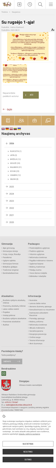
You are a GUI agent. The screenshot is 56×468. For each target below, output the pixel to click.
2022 (11, 208)
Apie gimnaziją (9, 248)
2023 (11, 201)
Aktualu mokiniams (37, 328)
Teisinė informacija (37, 340)
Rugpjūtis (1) (16, 151)
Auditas (6, 325)
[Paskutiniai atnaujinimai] (30, 4)
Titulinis (4, 12)
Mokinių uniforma (36, 322)
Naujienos (16, 12)
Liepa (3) (13, 155)
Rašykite (7, 361)
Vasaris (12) (15, 175)
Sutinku (28, 459)
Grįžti (9, 109)
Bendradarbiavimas (10, 273)
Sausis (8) (14, 179)
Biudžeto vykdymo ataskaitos (14, 319)
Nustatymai (28, 444)
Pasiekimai (7, 257)
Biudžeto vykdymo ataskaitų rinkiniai (14, 301)
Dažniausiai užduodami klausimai (38, 314)
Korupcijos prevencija (37, 334)
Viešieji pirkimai (9, 315)
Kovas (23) (14, 171)
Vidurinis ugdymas (36, 254)
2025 (11, 187)
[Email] (3, 373)
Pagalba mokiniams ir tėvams (41, 261)
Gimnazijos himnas (10, 264)
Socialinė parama (36, 331)
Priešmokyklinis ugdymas (39, 248)
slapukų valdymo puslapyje (29, 434)
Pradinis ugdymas (36, 251)
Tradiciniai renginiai (11, 270)
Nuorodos (33, 300)
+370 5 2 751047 (11, 402)
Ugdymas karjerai (36, 264)
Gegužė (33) (15, 163)
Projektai (6, 312)
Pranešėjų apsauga (37, 319)
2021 (11, 215)
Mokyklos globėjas (10, 267)
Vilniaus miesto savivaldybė (30, 385)
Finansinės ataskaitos (11, 322)
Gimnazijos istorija (10, 251)
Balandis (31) (16, 167)
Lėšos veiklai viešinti (11, 309)
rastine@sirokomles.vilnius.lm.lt (19, 405)
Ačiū (29, 95)
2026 (11, 143)
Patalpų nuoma (35, 270)
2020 (11, 222)
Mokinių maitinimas (37, 267)
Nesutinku (28, 452)
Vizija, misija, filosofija (12, 254)
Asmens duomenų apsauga (40, 307)
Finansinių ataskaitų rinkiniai (14, 306)
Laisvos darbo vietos (37, 303)
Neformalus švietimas (38, 257)
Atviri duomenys (35, 344)
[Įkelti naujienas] (19, 4)
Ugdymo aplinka (9, 261)
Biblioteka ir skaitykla (37, 276)
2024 (11, 194)
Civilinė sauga (34, 337)
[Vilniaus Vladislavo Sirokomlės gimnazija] (7, 3)
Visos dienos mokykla (38, 273)
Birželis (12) (15, 159)
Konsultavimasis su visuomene (42, 310)
